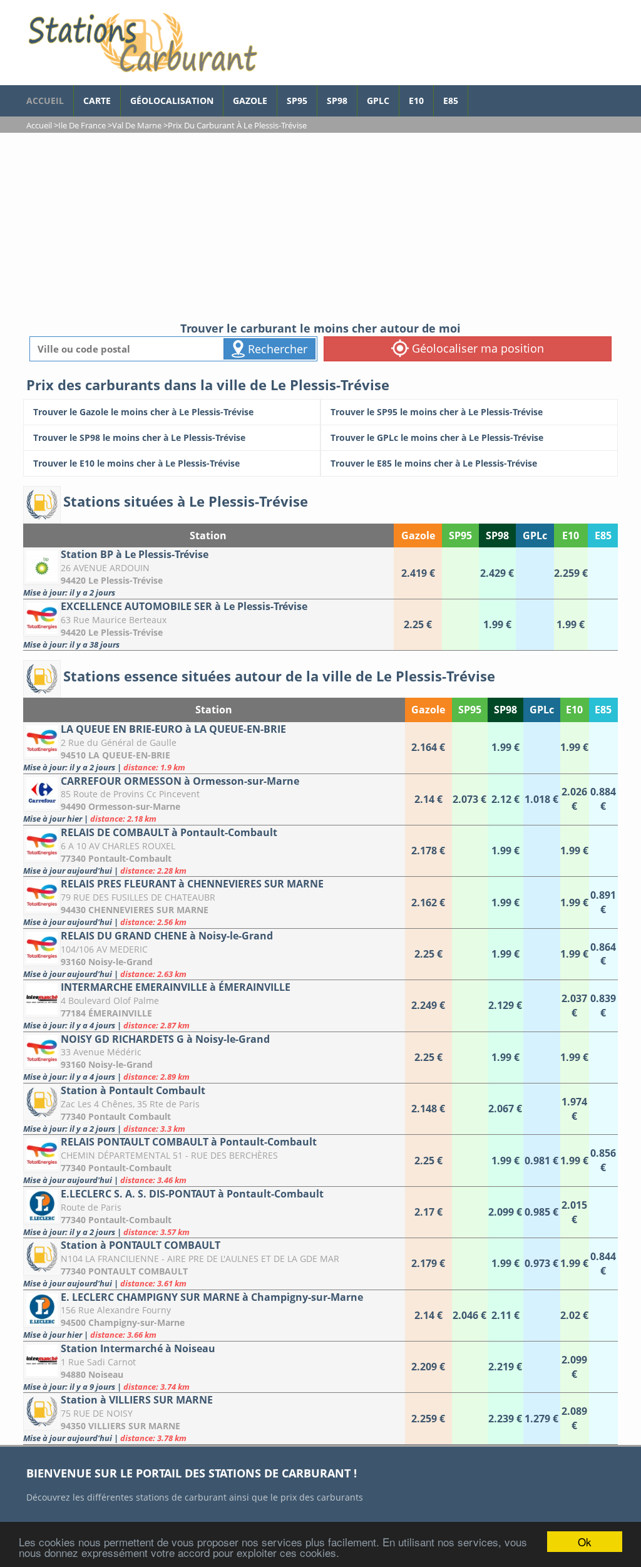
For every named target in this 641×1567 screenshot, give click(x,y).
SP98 (337, 100)
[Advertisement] (320, 226)
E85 (450, 100)
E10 (416, 100)
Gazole (250, 100)
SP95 (297, 100)
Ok (585, 1541)
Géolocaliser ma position (476, 348)
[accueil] (142, 43)
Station (208, 535)
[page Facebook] (477, 94)
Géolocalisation (171, 100)
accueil (45, 100)
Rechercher (276, 348)
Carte (97, 100)
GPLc (378, 100)
